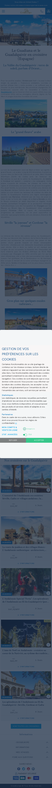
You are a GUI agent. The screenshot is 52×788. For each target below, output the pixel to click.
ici (16, 423)
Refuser (13, 440)
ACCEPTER (39, 440)
